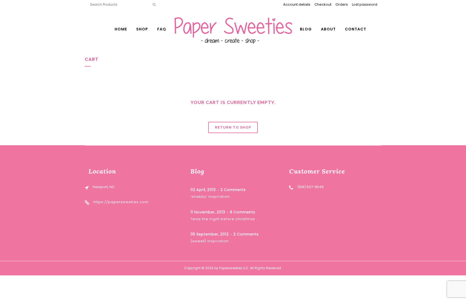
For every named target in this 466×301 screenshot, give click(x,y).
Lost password (364, 4)
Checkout (322, 4)
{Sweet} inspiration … (211, 241)
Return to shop (233, 127)
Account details (296, 4)
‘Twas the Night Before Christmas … (224, 219)
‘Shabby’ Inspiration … (212, 196)
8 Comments (242, 212)
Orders (341, 4)
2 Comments (233, 189)
